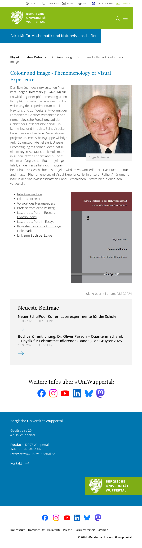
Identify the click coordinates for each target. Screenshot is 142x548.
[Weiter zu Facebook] (41, 393)
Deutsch (126, 3)
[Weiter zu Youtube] (65, 393)
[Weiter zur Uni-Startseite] (34, 18)
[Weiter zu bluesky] (89, 393)
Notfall (86, 3)
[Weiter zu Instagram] (53, 393)
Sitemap (102, 530)
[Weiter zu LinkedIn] (77, 393)
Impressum (17, 530)
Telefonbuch (53, 3)
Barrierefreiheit (85, 530)
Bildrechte (54, 530)
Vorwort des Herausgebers (36, 203)
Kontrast (35, 3)
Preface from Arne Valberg (36, 208)
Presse (67, 530)
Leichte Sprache (105, 3)
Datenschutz (36, 530)
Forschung (64, 57)
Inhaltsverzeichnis (29, 194)
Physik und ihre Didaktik (28, 57)
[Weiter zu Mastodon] (100, 393)
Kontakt (16, 463)
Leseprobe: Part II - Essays (35, 221)
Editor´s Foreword (29, 199)
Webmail (71, 3)
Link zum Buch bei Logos (34, 235)
